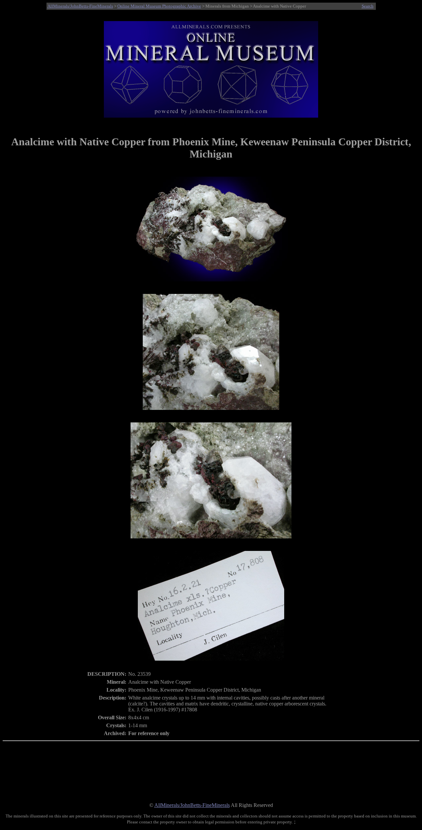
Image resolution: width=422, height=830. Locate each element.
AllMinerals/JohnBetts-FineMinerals (80, 6)
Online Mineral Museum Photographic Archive (159, 6)
